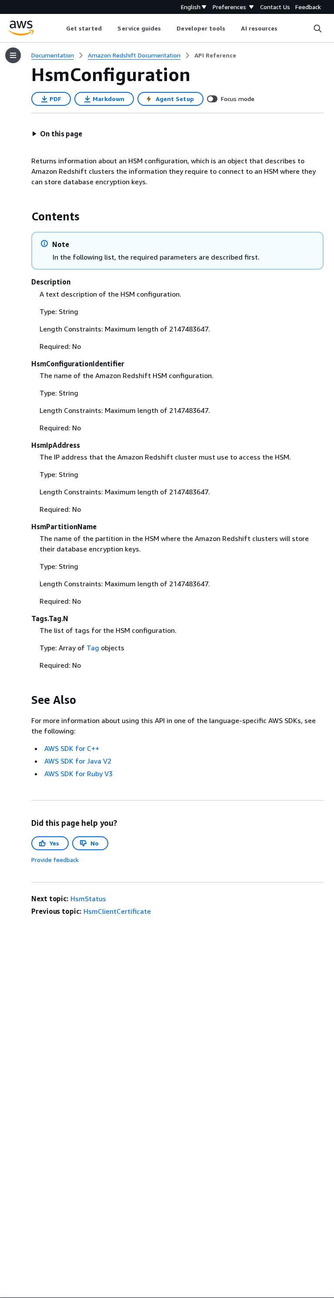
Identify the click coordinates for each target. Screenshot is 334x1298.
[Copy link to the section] (24, 216)
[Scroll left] (59, 28)
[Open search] (317, 28)
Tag (93, 647)
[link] (215, 55)
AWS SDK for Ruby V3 (78, 773)
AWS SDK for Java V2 (77, 761)
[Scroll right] (284, 28)
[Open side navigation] (13, 55)
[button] (57, 133)
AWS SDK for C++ (71, 748)
